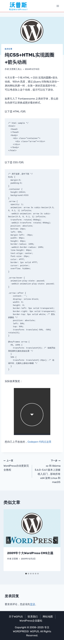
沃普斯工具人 (15, 69)
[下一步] (55, 540)
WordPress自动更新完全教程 (16, 465)
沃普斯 (15, 559)
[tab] (26, 573)
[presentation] (32, 528)
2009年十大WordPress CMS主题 (30, 553)
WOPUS (34, 631)
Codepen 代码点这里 (39, 441)
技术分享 (8, 49)
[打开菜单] (57, 6)
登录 (32, 604)
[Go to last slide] (8, 540)
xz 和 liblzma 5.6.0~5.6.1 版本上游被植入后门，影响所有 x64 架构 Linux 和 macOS (47, 471)
